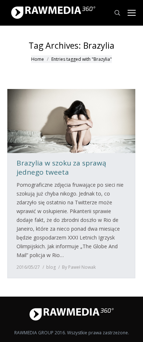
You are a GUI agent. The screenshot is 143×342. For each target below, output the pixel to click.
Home (37, 59)
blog (51, 267)
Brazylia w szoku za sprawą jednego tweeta (61, 168)
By (79, 267)
